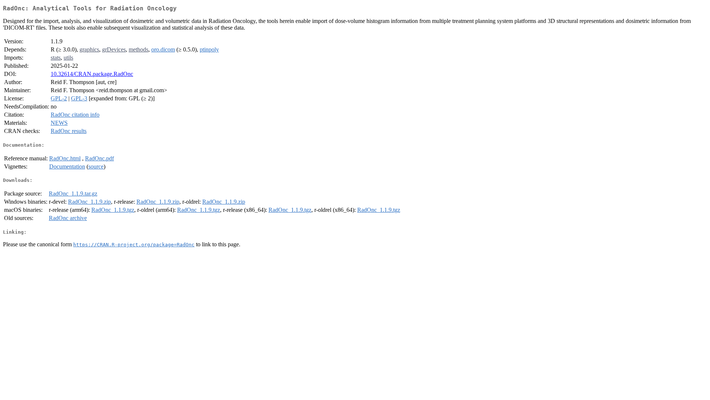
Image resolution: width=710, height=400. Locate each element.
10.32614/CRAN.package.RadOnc (92, 74)
